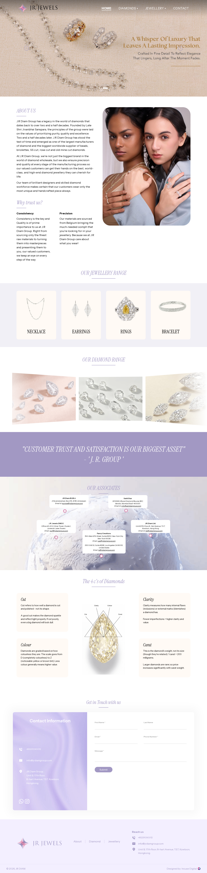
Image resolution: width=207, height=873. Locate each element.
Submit (104, 769)
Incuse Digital (189, 868)
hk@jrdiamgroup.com (153, 531)
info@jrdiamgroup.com (39, 760)
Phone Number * (151, 737)
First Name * (100, 722)
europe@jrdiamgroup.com (72, 503)
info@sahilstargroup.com (131, 506)
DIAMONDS (127, 8)
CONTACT (181, 8)
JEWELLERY (154, 8)
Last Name (148, 722)
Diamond (95, 841)
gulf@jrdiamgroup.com (59, 531)
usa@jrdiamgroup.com (106, 541)
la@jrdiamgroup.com (106, 550)
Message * (99, 751)
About (77, 841)
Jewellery (114, 841)
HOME (106, 8)
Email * (98, 737)
